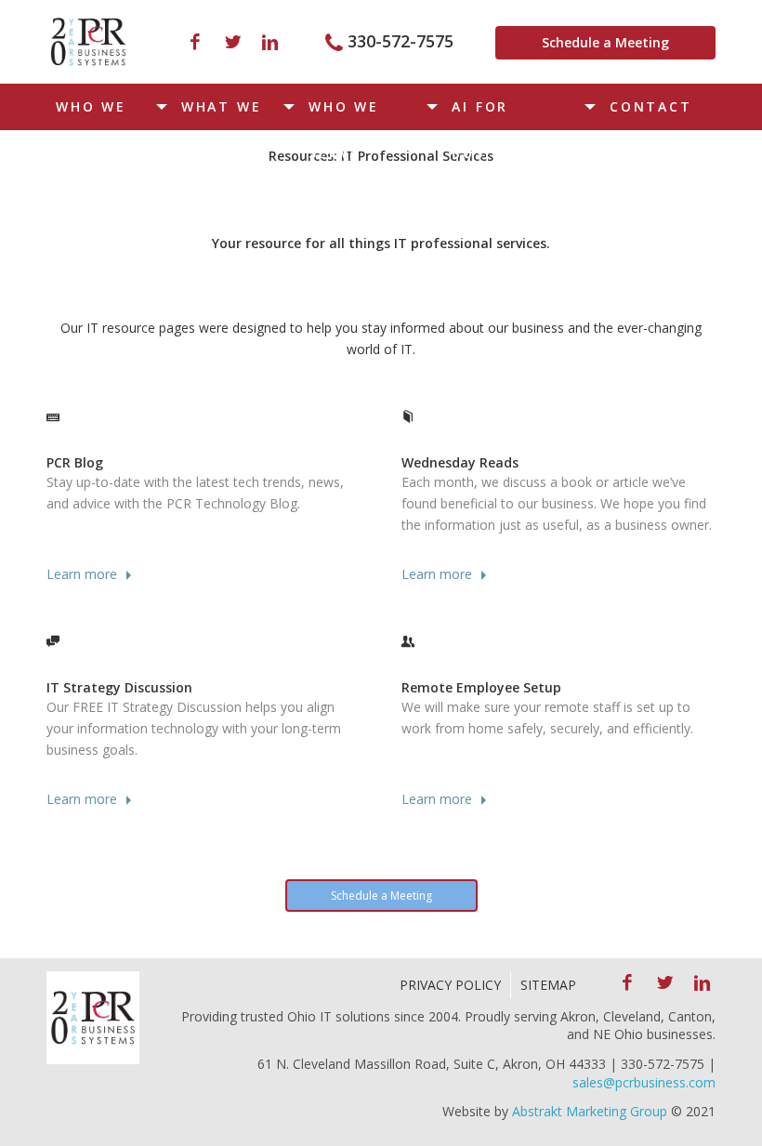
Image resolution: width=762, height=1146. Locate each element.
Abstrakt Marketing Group (589, 1111)
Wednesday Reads (460, 462)
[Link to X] (232, 42)
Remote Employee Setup (481, 687)
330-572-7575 (400, 41)
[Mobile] (88, 42)
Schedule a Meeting (605, 42)
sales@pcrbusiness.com (644, 1082)
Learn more (81, 574)
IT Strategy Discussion (119, 687)
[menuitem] (109, 107)
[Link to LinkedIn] (269, 42)
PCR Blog (74, 462)
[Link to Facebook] (195, 42)
